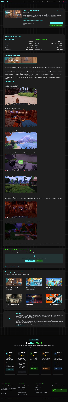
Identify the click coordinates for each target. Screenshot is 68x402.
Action (25, 20)
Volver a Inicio (7, 6)
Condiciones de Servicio (55, 398)
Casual (28, 20)
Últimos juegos (21, 389)
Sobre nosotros (38, 387)
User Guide (37, 385)
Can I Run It (6, 398)
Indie (41, 20)
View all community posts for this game (13, 266)
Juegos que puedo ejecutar (23, 385)
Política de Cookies (64, 398)
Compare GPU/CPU (22, 392)
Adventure (32, 20)
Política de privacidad (46, 398)
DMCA (36, 390)
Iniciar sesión (30, 260)
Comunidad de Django (22, 394)
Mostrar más (25, 18)
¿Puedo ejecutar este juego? (56, 25)
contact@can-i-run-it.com (20, 325)
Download (10, 369)
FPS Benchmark (21, 390)
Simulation (37, 20)
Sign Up (39, 260)
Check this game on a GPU (56, 22)
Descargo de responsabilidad (41, 392)
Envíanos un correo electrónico (58, 390)
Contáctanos (37, 389)
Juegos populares (21, 387)
